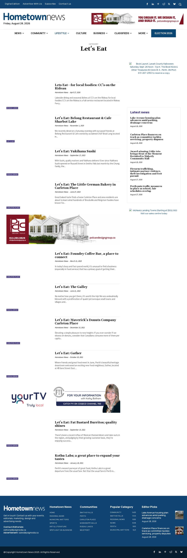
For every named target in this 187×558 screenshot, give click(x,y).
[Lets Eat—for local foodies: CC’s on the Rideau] (29, 95)
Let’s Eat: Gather (68, 353)
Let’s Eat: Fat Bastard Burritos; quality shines (86, 424)
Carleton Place (13, 208)
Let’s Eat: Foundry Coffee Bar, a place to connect (86, 255)
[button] (179, 4)
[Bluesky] (174, 4)
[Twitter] (169, 4)
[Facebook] (147, 4)
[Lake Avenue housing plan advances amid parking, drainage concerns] (171, 122)
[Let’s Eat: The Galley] (29, 297)
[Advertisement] (63, 68)
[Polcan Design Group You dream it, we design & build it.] (63, 412)
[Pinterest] (158, 4)
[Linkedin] (153, 4)
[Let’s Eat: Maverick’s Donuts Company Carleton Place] (29, 330)
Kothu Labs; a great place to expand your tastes (87, 457)
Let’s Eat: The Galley (71, 287)
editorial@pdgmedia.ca (15, 529)
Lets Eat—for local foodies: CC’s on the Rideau (85, 86)
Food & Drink (12, 174)
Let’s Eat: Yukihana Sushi (75, 151)
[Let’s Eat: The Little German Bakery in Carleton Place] (29, 195)
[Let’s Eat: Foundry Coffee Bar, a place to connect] (29, 264)
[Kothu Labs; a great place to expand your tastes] (29, 466)
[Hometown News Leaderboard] (137, 18)
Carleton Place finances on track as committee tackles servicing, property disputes (146, 137)
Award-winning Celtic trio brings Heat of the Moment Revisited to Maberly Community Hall (146, 155)
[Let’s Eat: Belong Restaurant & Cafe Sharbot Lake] (29, 128)
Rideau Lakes (12, 108)
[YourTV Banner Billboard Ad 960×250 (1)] (63, 243)
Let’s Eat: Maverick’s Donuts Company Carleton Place (85, 322)
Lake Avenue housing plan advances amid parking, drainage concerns (145, 120)
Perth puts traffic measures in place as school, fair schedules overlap (146, 189)
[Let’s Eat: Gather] (29, 364)
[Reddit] (164, 4)
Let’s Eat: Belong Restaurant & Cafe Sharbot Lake (83, 119)
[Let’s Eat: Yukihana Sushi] (29, 162)
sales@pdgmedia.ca (29, 532)
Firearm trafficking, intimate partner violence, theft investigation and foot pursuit (146, 173)
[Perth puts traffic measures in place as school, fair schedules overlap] (171, 191)
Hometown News (61, 92)
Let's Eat (10, 141)
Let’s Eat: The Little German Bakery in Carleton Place (85, 186)
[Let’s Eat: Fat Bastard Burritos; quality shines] (29, 433)
